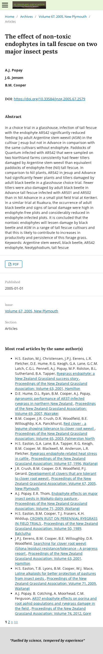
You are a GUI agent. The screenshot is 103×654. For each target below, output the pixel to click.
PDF (15, 264)
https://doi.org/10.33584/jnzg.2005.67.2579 (49, 98)
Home (9, 16)
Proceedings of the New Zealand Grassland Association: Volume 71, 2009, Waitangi (51, 506)
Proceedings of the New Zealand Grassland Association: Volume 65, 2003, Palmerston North (55, 436)
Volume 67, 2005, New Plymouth (63, 16)
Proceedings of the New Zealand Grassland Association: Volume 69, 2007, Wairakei (55, 408)
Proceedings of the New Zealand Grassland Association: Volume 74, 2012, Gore (53, 611)
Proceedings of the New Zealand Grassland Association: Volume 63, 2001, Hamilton (51, 386)
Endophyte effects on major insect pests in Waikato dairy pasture (56, 496)
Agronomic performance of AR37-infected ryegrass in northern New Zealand (49, 401)
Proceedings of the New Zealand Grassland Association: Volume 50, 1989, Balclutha (56, 528)
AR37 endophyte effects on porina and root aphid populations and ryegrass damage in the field (56, 603)
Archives (26, 16)
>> (16, 622)
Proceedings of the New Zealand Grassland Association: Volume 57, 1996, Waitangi (56, 461)
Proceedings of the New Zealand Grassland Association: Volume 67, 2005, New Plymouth (55, 483)
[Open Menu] (5, 5)
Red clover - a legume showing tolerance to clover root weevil (55, 426)
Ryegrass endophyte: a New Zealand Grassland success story (55, 376)
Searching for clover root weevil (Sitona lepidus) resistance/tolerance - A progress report (56, 548)
